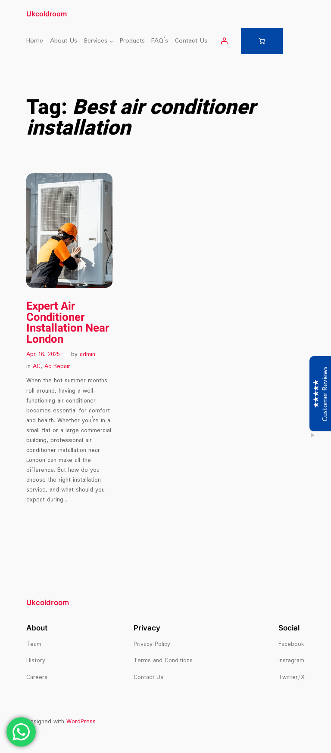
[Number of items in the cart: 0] (262, 41)
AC (37, 366)
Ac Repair (57, 366)
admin (87, 354)
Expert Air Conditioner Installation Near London (67, 323)
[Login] (224, 40)
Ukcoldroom (46, 13)
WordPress (81, 721)
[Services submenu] (111, 41)
